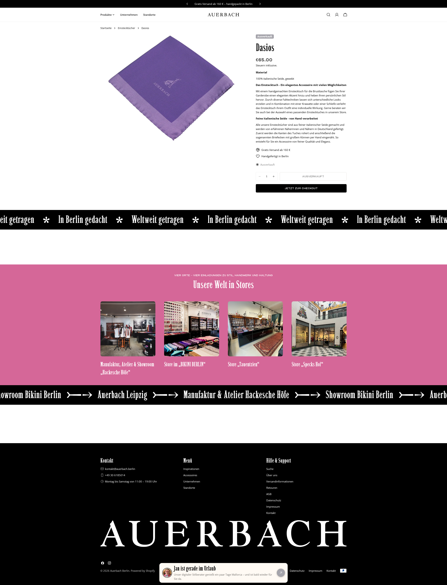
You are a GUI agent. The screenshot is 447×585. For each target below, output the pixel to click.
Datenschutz (273, 500)
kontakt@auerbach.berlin (120, 469)
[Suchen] (328, 14)
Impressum (273, 506)
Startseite (106, 28)
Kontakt (271, 513)
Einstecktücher (126, 28)
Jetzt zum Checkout (301, 188)
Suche (269, 469)
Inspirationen (191, 469)
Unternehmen (191, 481)
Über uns (271, 475)
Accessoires (190, 475)
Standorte (189, 487)
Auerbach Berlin (119, 570)
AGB (269, 494)
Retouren (271, 487)
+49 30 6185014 (115, 475)
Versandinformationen (279, 481)
